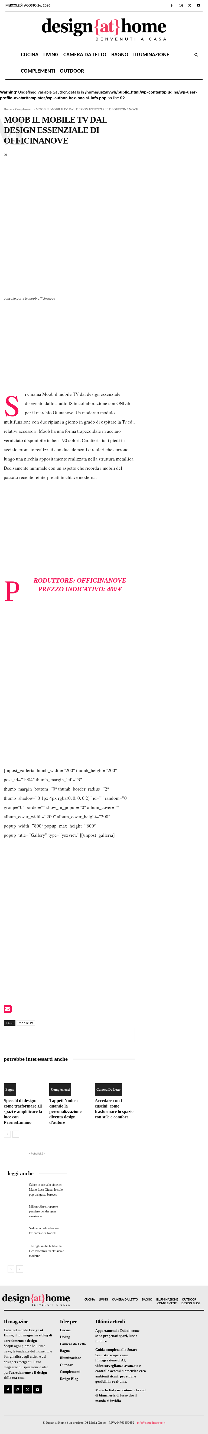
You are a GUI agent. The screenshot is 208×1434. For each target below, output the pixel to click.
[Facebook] (172, 5)
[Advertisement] (69, 349)
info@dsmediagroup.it (151, 1422)
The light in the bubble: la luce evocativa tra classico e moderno (46, 1251)
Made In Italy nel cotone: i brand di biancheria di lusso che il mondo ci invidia (120, 1395)
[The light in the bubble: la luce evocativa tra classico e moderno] (16, 1250)
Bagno (119, 55)
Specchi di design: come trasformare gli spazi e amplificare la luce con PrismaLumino (23, 1111)
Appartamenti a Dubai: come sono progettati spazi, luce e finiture (117, 1336)
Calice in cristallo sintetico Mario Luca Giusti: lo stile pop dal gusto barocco (46, 1189)
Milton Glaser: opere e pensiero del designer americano (43, 1211)
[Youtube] (198, 5)
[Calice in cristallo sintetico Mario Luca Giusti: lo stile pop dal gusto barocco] (16, 1188)
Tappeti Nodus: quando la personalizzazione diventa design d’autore (65, 1111)
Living (50, 55)
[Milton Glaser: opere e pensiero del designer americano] (16, 1210)
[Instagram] (181, 5)
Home (8, 109)
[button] (196, 55)
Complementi (38, 71)
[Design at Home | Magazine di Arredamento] (104, 29)
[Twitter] (190, 5)
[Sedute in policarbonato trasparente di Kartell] (16, 1232)
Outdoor (72, 71)
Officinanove (101, 580)
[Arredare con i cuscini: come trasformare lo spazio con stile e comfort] (115, 1082)
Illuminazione (151, 55)
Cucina (29, 55)
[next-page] (15, 1134)
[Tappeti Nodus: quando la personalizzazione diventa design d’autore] (69, 1082)
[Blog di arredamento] (26, 1300)
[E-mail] (8, 1010)
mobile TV (26, 1023)
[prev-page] (7, 1134)
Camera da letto (84, 55)
